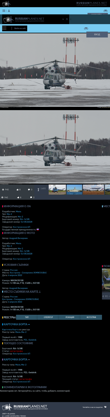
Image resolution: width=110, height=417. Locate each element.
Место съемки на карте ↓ (22, 291)
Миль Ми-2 (20, 332)
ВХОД (97, 34)
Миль (18, 211)
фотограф (91, 317)
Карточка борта (10, 329)
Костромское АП (21, 227)
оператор (48, 317)
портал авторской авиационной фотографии (91, 5)
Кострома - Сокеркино (28, 272)
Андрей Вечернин (18, 238)
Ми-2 (9, 214)
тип (27, 317)
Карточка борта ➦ (17, 324)
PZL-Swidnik (30, 339)
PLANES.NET (91, 2)
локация (69, 317)
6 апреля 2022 (15, 275)
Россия (13, 270)
